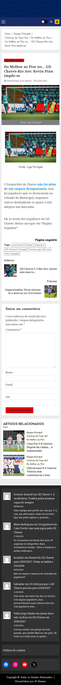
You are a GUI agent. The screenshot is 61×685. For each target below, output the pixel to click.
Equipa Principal (34, 432)
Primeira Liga (35, 249)
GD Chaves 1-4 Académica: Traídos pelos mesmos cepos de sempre (34, 498)
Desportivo (40, 244)
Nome (9, 372)
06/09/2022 (41, 81)
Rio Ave (46, 249)
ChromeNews (22, 681)
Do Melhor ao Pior (14, 60)
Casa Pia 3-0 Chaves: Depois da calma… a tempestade (40, 447)
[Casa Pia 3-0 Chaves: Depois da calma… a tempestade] (13, 441)
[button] (3, 21)
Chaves (29, 244)
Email (9, 384)
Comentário (14, 329)
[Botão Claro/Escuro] (44, 21)
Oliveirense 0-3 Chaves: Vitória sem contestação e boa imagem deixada (42, 473)
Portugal (22, 249)
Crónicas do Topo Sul (37, 436)
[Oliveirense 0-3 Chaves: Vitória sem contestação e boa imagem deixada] (13, 465)
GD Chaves (10, 249)
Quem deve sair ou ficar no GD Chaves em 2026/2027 (34, 617)
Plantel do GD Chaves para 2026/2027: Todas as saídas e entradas (34, 561)
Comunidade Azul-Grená (19, 81)
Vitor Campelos (12, 253)
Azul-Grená (17, 244)
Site (8, 397)
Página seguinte (46, 240)
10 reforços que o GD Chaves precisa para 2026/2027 (34, 586)
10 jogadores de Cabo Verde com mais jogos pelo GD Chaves (35, 528)
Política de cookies (14, 650)
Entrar (57, 21)
